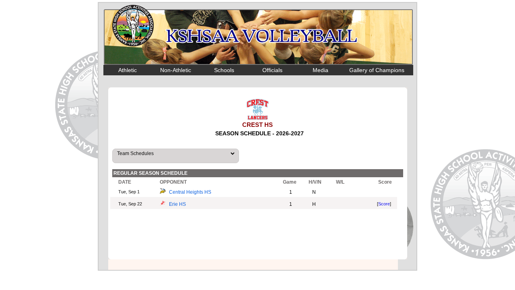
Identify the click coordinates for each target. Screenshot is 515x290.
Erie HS (177, 204)
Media (320, 70)
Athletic (127, 70)
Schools (224, 70)
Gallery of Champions (376, 70)
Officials (272, 70)
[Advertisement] (258, 235)
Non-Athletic (175, 70)
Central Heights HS (190, 192)
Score (384, 203)
